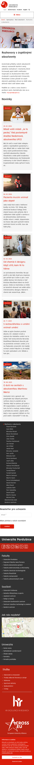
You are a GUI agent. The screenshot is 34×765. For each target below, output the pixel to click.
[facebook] (3, 546)
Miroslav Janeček (12, 451)
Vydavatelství (8, 686)
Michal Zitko (10, 497)
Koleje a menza (8, 599)
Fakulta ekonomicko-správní (12, 565)
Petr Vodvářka (11, 490)
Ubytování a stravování (12, 675)
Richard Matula (11, 463)
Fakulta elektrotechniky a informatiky (16, 568)
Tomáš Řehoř (10, 470)
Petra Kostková (11, 458)
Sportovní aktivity (10, 683)
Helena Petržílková (12, 466)
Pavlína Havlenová (12, 441)
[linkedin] (17, 546)
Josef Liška (10, 461)
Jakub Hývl (10, 448)
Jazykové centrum (9, 596)
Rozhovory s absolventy (13, 424)
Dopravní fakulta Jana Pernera (13, 562)
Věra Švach (10, 485)
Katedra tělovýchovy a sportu (13, 593)
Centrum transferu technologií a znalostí (17, 604)
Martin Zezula (11, 495)
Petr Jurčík (10, 453)
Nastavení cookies (17, 761)
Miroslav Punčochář (13, 468)
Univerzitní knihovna (10, 590)
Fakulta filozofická (9, 573)
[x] (8, 546)
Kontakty (6, 656)
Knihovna (7, 680)
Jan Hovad (10, 444)
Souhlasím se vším (17, 757)
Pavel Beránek (11, 426)
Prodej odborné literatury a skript (15, 677)
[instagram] (12, 546)
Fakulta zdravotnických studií (13, 579)
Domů (3, 20)
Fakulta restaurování (10, 576)
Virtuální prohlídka (9, 659)
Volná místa (7, 648)
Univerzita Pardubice (10, 559)
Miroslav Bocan (11, 431)
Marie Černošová (12, 434)
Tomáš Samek (11, 473)
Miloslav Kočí (10, 456)
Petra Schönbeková (13, 480)
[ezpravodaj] (26, 546)
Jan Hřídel (9, 446)
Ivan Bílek (9, 429)
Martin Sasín (10, 478)
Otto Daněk (10, 436)
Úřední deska (7, 654)
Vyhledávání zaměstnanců (12, 651)
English (25, 9)
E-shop (6, 689)
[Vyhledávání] (30, 10)
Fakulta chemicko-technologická (14, 570)
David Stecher (11, 483)
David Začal (10, 492)
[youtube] (21, 546)
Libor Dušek (10, 439)
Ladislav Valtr (11, 487)
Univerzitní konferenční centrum (14, 601)
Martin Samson (11, 475)
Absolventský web (11, 500)
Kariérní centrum (10, 502)
